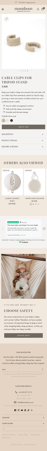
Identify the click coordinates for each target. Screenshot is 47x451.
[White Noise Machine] (34, 182)
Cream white (7, 120)
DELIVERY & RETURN (10, 146)
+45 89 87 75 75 (25, 392)
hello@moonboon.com (25, 402)
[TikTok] (28, 410)
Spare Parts (6, 437)
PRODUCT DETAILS (9, 140)
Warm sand (3, 120)
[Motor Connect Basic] (12, 182)
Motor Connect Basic (12, 199)
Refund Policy (36, 435)
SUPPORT (6, 418)
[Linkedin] (32, 410)
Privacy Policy (23, 435)
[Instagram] (19, 410)
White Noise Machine (34, 198)
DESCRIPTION (7, 134)
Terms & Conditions (9, 435)
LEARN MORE (7, 423)
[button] (23, 335)
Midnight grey (11, 120)
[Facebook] (15, 410)
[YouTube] (22, 410)
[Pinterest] (25, 410)
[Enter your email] (42, 369)
